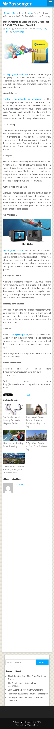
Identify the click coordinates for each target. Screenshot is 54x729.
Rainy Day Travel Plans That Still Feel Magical (28, 693)
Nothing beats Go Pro (13, 250)
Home (8, 13)
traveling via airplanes (18, 334)
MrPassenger (17, 3)
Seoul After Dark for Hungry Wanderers (25, 689)
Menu (50, 3)
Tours (29, 13)
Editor (8, 28)
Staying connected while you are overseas (22, 99)
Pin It (28, 395)
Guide (15, 13)
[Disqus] (27, 540)
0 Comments (18, 31)
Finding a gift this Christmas (15, 74)
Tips (22, 13)
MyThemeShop (31, 725)
